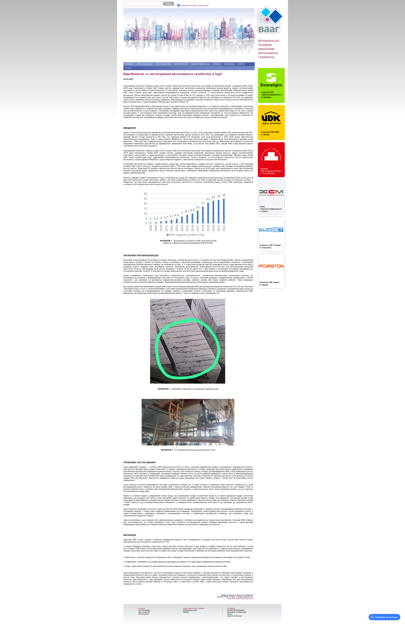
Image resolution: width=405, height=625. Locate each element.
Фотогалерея (181, 64)
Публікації (229, 64)
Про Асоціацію (145, 64)
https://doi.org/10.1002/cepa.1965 (240, 598)
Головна (129, 64)
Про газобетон (163, 64)
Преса (229, 614)
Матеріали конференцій (236, 612)
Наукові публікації (234, 616)
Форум (241, 64)
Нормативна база (200, 64)
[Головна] (270, 20)
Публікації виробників (235, 610)
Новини (217, 64)
